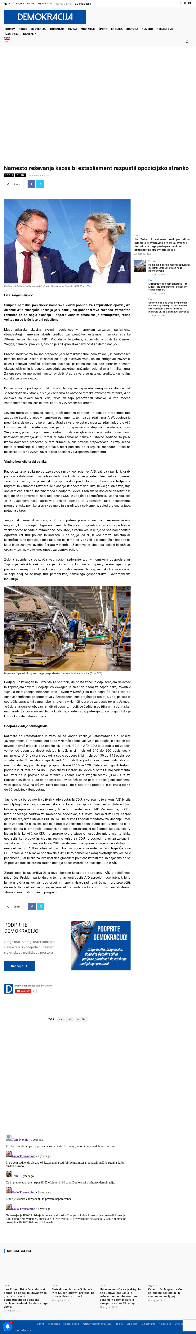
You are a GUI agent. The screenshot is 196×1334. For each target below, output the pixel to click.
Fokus (9, 175)
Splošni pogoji (71, 1323)
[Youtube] (189, 3)
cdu (70, 1019)
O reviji (40, 1323)
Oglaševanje (148, 1323)
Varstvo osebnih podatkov (96, 1323)
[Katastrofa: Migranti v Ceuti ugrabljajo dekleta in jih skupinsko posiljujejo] (170, 1269)
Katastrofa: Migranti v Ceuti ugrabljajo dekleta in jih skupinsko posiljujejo (166, 1293)
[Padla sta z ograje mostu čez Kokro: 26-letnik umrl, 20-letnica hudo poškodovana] (140, 266)
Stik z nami (132, 1323)
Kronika (152, 261)
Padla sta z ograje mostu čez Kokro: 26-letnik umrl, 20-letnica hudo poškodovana (169, 267)
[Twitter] (185, 3)
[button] (187, 41)
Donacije (179, 1323)
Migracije (152, 1285)
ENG (7, 42)
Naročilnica (165, 1323)
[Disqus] (67, 1078)
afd (61, 1019)
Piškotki (119, 1323)
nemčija (81, 1019)
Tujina (20, 175)
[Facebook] (180, 3)
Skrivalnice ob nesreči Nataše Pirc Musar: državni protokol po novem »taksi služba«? (168, 286)
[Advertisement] (98, 85)
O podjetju (54, 1323)
